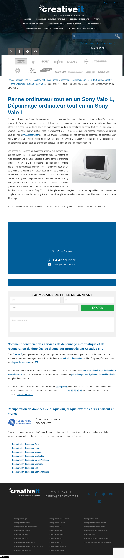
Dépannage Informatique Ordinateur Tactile (95, 531)
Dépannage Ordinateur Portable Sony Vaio (95, 523)
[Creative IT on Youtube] (35, 51)
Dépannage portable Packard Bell (57, 546)
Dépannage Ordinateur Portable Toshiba (94, 527)
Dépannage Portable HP (55, 527)
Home (10, 79)
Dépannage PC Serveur (90, 534)
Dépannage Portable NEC (55, 542)
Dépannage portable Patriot (91, 519)
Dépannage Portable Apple (21, 534)
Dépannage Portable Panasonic (57, 550)
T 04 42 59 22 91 (98, 48)
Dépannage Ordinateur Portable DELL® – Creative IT (28, 546)
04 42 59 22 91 (65, 260)
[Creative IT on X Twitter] (11, 51)
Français (117, 2)
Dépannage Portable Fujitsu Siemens (59, 519)
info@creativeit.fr (30, 134)
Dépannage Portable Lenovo (56, 534)
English (107, 2)
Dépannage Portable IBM (55, 531)
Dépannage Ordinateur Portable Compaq (24, 542)
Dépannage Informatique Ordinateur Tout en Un (82, 79)
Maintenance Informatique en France (41, 79)
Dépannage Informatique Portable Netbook (25, 527)
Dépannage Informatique (20, 519)
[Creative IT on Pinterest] (27, 51)
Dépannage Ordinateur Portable (22, 523)
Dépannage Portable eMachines (22, 550)
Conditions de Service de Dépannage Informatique (97, 542)
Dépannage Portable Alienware (22, 531)
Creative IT (62, 10)
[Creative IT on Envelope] (99, 501)
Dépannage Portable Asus (21, 538)
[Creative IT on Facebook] (19, 51)
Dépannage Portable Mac (55, 538)
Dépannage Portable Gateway (57, 523)
